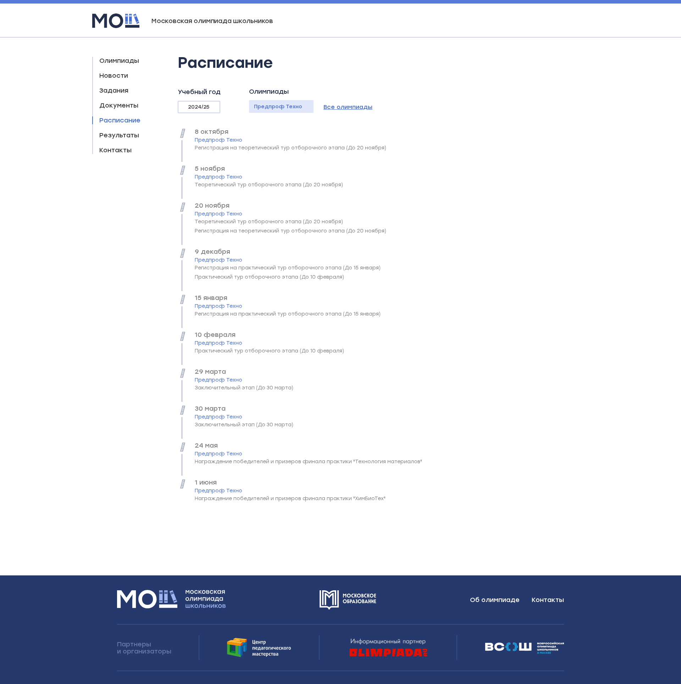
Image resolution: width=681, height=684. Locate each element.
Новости (113, 76)
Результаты (119, 135)
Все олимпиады (347, 107)
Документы (118, 105)
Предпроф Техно (278, 107)
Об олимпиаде (495, 599)
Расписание (119, 120)
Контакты (115, 150)
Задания (113, 90)
